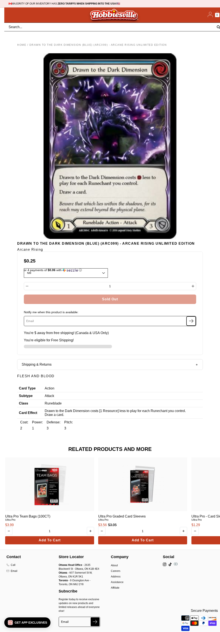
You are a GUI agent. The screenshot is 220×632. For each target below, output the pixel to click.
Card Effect (28, 413)
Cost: (24, 422)
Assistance (117, 582)
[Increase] (193, 286)
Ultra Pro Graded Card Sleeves (122, 516)
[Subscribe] (191, 321)
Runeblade (53, 403)
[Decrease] (27, 286)
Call (13, 564)
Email (14, 570)
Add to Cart (50, 540)
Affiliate (115, 587)
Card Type (27, 388)
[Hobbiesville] (114, 15)
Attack (49, 396)
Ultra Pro (10, 519)
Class (23, 403)
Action (49, 388)
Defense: (53, 422)
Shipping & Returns (37, 364)
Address (116, 576)
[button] (27, 622)
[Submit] (95, 622)
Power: (37, 422)
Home (21, 44)
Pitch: (68, 422)
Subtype (26, 396)
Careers (115, 570)
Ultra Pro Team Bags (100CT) (27, 516)
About (114, 565)
